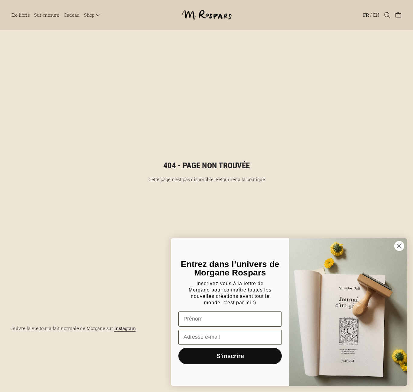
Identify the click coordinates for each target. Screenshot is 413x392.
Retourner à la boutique (240, 179)
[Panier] (398, 15)
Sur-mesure (46, 15)
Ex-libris (20, 15)
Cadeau (72, 15)
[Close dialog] (399, 246)
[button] (387, 15)
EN (376, 15)
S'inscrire (230, 356)
